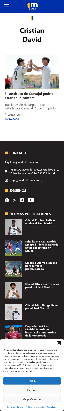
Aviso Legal (52, 407)
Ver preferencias (32, 399)
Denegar (32, 390)
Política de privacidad (35, 407)
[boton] (6, 6)
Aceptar (32, 380)
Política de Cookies (15, 407)
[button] (59, 343)
